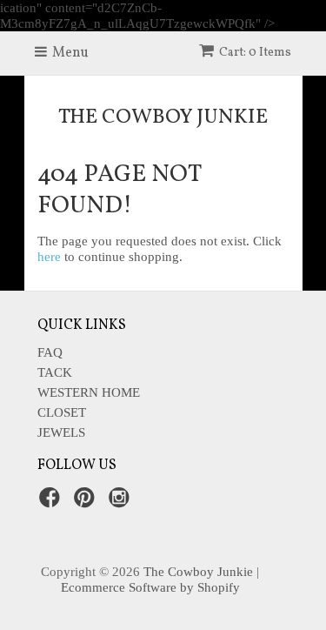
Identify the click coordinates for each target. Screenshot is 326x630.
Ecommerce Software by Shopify (150, 587)
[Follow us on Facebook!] (52, 502)
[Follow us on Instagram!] (122, 502)
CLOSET (61, 412)
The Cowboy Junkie (163, 117)
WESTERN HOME (88, 392)
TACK (54, 372)
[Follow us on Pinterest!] (87, 502)
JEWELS (61, 432)
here (49, 257)
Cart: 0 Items (255, 52)
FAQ (50, 352)
